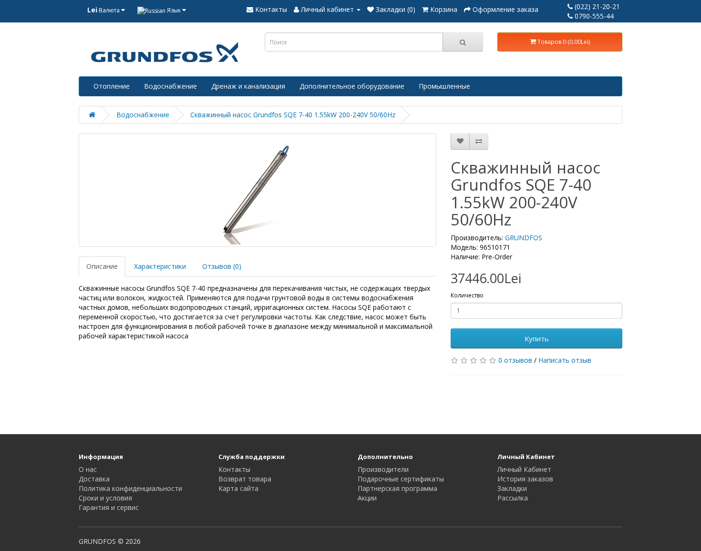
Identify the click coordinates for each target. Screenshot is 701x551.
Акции (367, 497)
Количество (467, 295)
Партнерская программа (397, 488)
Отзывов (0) (221, 266)
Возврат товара (244, 478)
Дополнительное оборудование (351, 86)
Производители (383, 469)
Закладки (512, 488)
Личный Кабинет (524, 469)
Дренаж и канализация (248, 86)
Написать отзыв (564, 360)
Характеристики (160, 266)
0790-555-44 (593, 15)
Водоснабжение (170, 86)
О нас (88, 469)
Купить (537, 338)
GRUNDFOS (523, 237)
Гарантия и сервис (109, 507)
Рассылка (512, 497)
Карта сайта (238, 488)
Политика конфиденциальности (130, 488)
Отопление (111, 86)
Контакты (234, 469)
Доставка (94, 478)
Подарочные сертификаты (401, 478)
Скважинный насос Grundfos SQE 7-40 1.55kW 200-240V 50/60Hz (292, 114)
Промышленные (444, 86)
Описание (102, 266)
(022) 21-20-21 (596, 6)
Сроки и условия (105, 497)
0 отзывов (515, 360)
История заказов (525, 478)
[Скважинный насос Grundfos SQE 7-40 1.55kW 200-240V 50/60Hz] (257, 190)
